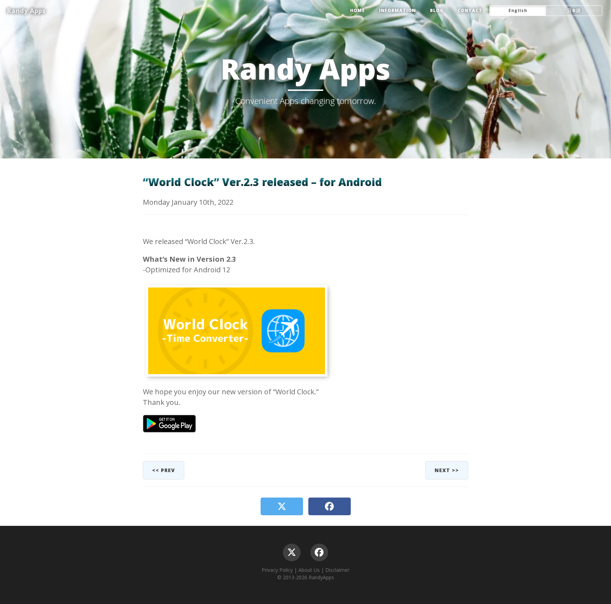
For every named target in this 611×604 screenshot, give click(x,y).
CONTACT (470, 10)
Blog (436, 10)
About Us (309, 570)
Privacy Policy (277, 570)
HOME (357, 10)
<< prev (163, 470)
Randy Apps (26, 10)
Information (397, 10)
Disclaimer (337, 570)
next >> (447, 470)
